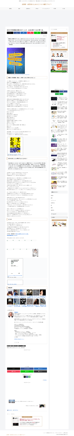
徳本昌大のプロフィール (50, 432)
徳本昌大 (16, 312)
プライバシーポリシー (58, 432)
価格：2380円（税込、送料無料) (12, 284)
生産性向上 (15, 345)
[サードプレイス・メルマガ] (59, 53)
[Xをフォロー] (15, 342)
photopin (26, 74)
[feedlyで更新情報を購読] (18, 342)
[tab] (9, 410)
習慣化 (9, 345)
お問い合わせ (65, 432)
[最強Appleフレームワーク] (27, 421)
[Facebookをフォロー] (16, 342)
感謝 (24, 345)
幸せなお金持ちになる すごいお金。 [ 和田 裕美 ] (14, 154)
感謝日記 (52, 210)
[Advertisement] (37, 18)
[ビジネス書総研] (59, 65)
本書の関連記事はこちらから (12, 235)
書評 (12, 345)
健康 (52, 207)
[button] (44, 33)
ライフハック (21, 345)
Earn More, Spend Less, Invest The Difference (18, 74)
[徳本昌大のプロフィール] (59, 223)
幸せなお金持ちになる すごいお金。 (22, 233)
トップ (44, 432)
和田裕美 (23, 347)
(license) (28, 74)
